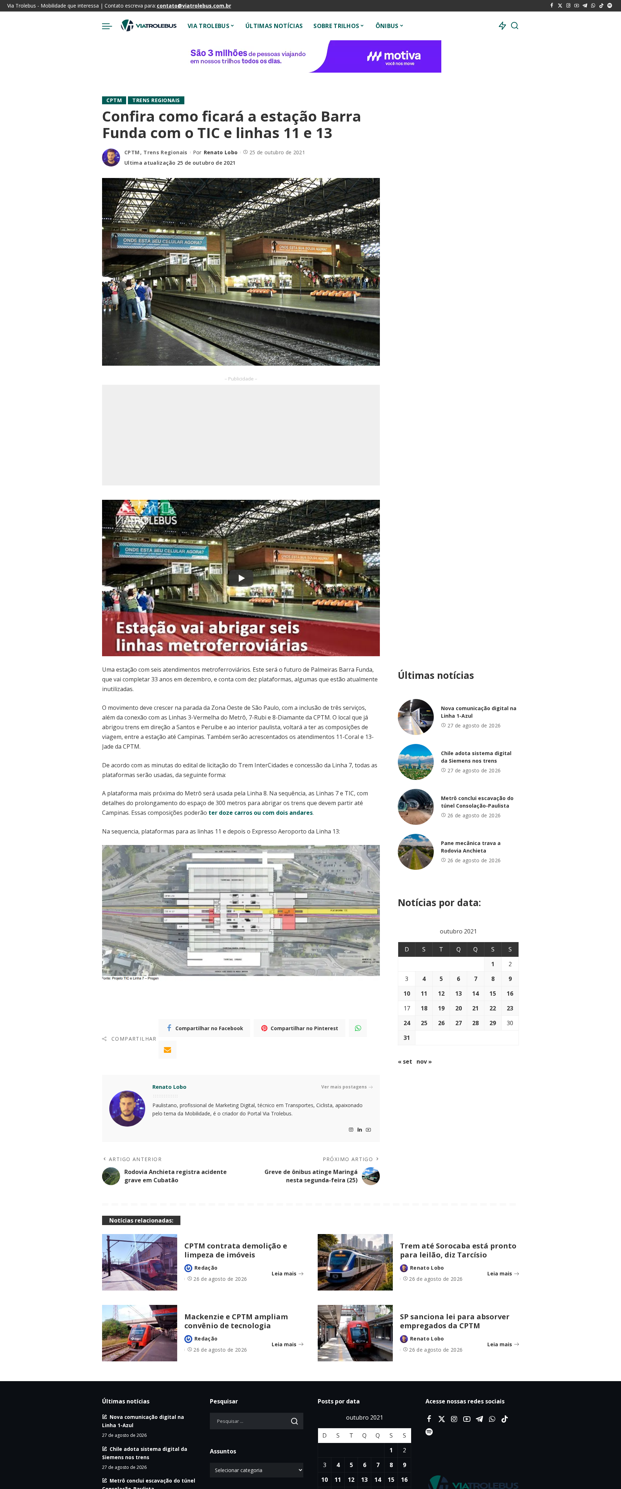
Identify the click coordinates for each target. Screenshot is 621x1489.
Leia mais (284, 1273)
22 (492, 1008)
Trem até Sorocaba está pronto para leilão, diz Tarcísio (458, 1250)
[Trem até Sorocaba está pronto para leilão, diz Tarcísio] (355, 1262)
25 (424, 1023)
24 (407, 1023)
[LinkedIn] (359, 1129)
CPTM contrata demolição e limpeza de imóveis (235, 1250)
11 (424, 993)
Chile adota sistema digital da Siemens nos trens (476, 757)
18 (424, 1008)
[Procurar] (514, 26)
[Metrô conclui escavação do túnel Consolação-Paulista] (416, 807)
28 (475, 1023)
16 (510, 993)
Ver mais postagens (344, 1087)
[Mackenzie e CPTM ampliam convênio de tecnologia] (139, 1333)
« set (405, 1061)
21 (475, 1008)
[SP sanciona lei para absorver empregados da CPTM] (355, 1333)
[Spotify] (610, 6)
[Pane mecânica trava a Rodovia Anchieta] (416, 852)
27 (458, 1023)
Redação (205, 1267)
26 (441, 1023)
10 (407, 993)
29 (492, 1023)
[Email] (167, 1050)
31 (407, 1038)
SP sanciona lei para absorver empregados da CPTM (455, 1321)
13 (458, 993)
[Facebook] (552, 6)
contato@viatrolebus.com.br (194, 5)
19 (441, 1008)
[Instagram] (568, 6)
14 (475, 993)
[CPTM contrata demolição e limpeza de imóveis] (139, 1262)
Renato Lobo (221, 152)
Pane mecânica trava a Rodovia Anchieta (471, 847)
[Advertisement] (241, 435)
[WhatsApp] (593, 6)
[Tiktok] (601, 6)
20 (458, 1008)
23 (510, 1008)
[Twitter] (560, 6)
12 (441, 993)
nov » (424, 1061)
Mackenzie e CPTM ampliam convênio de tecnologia (236, 1321)
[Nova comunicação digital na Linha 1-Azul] (416, 717)
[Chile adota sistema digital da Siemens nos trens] (416, 762)
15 (492, 993)
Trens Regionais (156, 100)
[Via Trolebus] (148, 26)
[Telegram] (585, 6)
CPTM (114, 100)
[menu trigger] (110, 26)
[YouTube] (576, 6)
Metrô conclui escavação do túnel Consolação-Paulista (477, 802)
